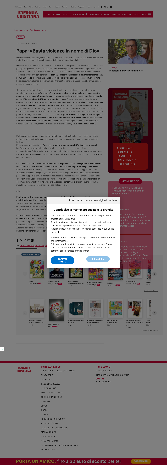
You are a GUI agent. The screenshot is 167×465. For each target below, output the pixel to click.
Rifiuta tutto (98, 259)
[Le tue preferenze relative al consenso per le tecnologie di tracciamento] (2, 349)
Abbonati (113, 200)
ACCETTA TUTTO (62, 260)
